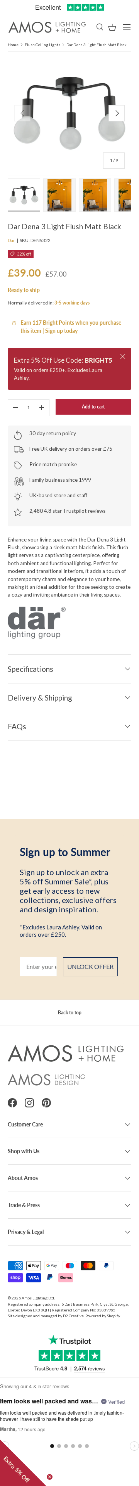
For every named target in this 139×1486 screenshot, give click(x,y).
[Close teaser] (50, 1477)
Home (13, 45)
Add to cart (93, 407)
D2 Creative (73, 1315)
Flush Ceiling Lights (42, 45)
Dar (11, 240)
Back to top (69, 1012)
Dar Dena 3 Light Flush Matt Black (96, 45)
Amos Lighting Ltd (38, 1298)
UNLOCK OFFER (90, 966)
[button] (112, 27)
